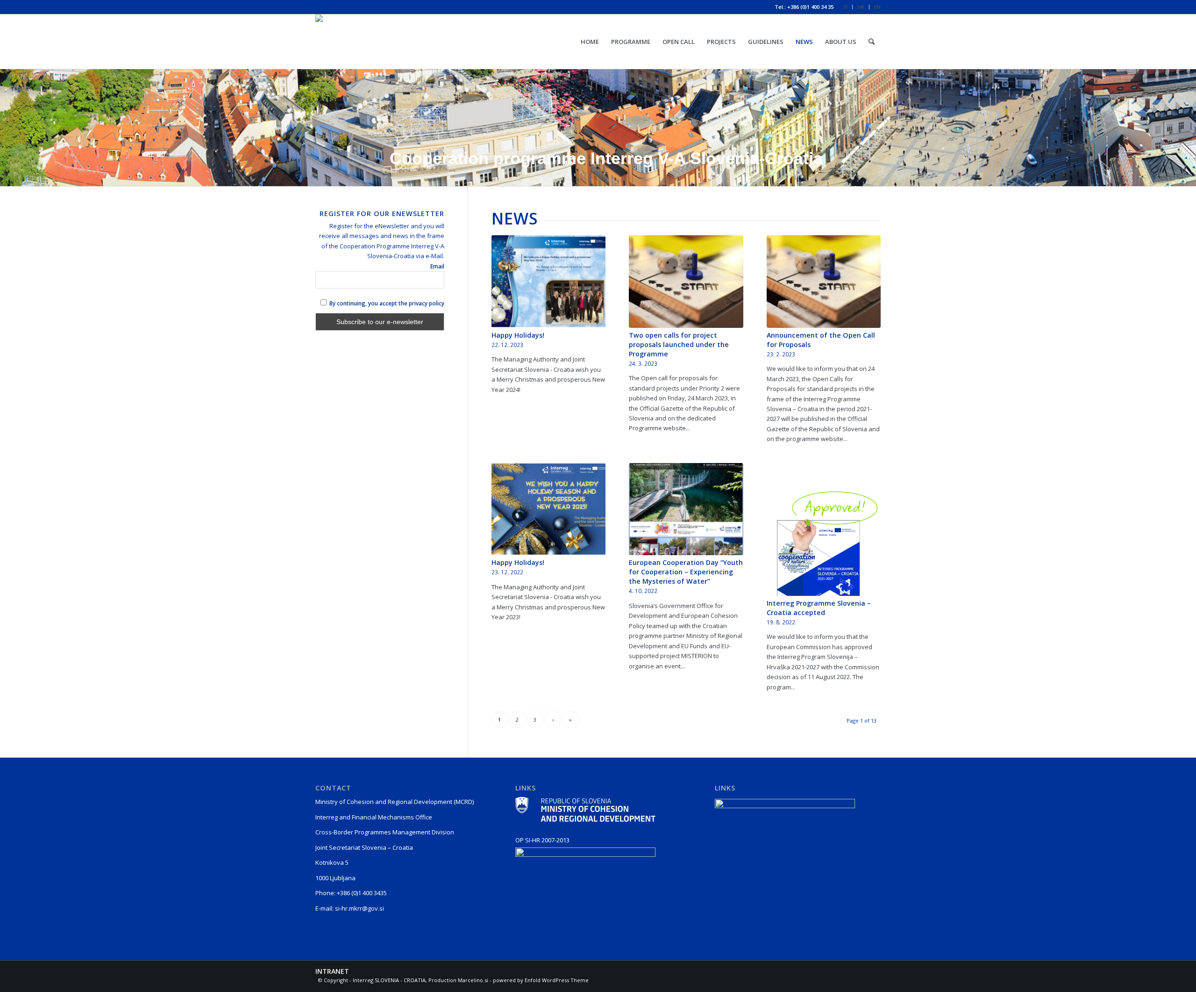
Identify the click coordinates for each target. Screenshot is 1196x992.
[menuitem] (845, 7)
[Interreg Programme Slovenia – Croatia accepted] (824, 529)
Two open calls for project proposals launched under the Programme (679, 344)
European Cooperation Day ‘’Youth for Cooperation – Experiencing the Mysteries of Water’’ (686, 572)
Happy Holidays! (517, 335)
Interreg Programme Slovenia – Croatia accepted (819, 608)
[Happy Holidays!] (548, 281)
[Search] (871, 41)
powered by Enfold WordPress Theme (541, 980)
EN (877, 6)
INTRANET (332, 971)
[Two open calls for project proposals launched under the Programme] (686, 281)
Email (437, 266)
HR (860, 6)
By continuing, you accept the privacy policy (386, 303)
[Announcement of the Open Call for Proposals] (824, 281)
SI (845, 6)
